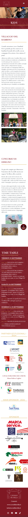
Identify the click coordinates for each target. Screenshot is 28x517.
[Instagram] (8, 513)
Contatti (14, 501)
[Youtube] (16, 513)
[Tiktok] (20, 513)
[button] (24, 3)
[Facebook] (12, 513)
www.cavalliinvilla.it (14, 505)
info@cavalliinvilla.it (14, 508)
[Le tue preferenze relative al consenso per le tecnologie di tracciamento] (1, 387)
